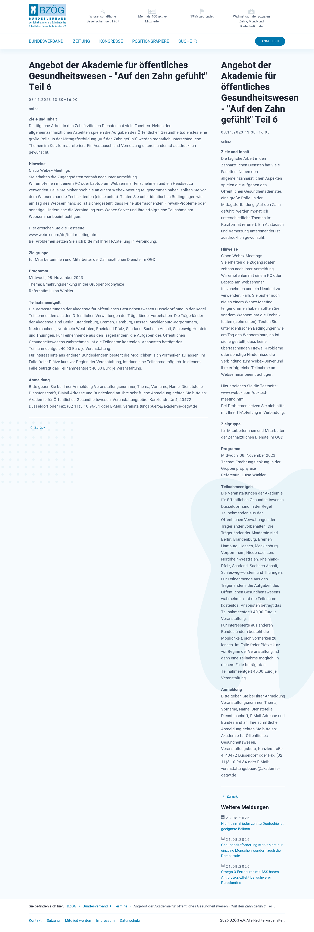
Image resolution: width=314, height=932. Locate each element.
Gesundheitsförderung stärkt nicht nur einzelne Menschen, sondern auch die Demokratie (252, 850)
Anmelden (270, 41)
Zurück (39, 427)
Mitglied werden (78, 920)
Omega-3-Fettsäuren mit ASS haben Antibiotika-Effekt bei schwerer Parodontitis (250, 877)
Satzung (53, 920)
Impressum (105, 920)
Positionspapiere (150, 41)
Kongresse (111, 41)
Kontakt (35, 920)
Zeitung (81, 41)
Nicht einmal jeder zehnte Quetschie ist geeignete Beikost (252, 826)
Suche (185, 41)
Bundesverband (46, 41)
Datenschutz (130, 920)
